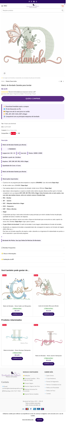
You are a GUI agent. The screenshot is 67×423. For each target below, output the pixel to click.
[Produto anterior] (59, 81)
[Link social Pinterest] (34, 1)
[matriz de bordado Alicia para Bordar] (48, 289)
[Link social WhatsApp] (36, 1)
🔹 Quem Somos (49, 375)
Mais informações (28, 419)
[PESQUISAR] (62, 10)
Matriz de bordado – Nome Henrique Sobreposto (17, 350)
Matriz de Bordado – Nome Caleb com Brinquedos (17, 306)
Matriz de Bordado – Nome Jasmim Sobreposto (48, 355)
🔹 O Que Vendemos (50, 378)
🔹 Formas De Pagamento (51, 381)
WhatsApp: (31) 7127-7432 (11, 391)
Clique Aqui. (55, 182)
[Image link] (11, 374)
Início (2, 81)
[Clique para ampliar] (5, 73)
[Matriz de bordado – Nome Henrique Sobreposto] (17, 336)
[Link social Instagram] (31, 1)
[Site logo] (32, 6)
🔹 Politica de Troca (49, 390)
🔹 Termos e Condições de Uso (52, 384)
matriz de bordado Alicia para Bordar (48, 306)
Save (14, 133)
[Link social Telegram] (19, 133)
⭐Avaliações (26, 375)
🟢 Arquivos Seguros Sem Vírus (31, 386)
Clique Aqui (18, 221)
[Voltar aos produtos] (61, 81)
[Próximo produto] (63, 81)
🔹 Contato (47, 393)
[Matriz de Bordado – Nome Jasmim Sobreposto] (48, 339)
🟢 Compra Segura (28, 383)
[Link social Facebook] (29, 1)
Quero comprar (33, 98)
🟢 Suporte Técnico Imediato (30, 394)
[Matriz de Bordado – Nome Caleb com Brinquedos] (17, 289)
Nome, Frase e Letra (11, 81)
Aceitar (39, 419)
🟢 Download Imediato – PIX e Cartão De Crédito (31, 379)
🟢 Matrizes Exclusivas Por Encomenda (30, 390)
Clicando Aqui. (41, 195)
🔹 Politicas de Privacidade (51, 387)
